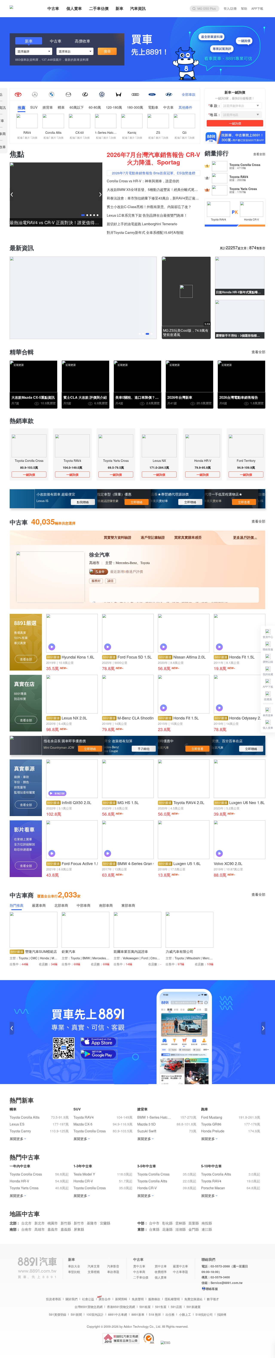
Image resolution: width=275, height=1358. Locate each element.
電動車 (153, 107)
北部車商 (61, 905)
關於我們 (72, 1299)
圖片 (27, 137)
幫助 (244, 8)
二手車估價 (98, 8)
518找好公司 (204, 1314)
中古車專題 (180, 1272)
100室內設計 (95, 1314)
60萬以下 (77, 107)
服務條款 (154, 1299)
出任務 (169, 1314)
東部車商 (128, 905)
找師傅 (221, 1314)
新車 (119, 8)
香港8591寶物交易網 (121, 1307)
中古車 (53, 8)
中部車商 (83, 905)
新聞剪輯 (121, 1299)
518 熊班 (155, 1314)
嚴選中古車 (180, 1266)
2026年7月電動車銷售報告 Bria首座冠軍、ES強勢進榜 (153, 172)
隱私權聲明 (172, 1299)
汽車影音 (113, 1266)
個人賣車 (74, 8)
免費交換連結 (193, 1299)
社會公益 (88, 1299)
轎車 (61, 107)
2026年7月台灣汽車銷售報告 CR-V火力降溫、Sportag (153, 158)
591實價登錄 (57, 1314)
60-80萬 (95, 107)
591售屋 (160, 1307)
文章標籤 (94, 1272)
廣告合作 (105, 1299)
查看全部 (259, 154)
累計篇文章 (233, 248)
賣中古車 (139, 1266)
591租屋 (145, 1307)
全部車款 (189, 94)
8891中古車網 (117, 1314)
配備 (20, 137)
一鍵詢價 (29, 474)
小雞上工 (185, 1314)
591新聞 (76, 1314)
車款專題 (113, 1272)
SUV (34, 107)
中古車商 (139, 1272)
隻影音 (257, 248)
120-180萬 (114, 107)
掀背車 (48, 107)
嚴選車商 (39, 905)
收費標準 (161, 1272)
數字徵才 (213, 1299)
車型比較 (74, 1272)
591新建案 (193, 1307)
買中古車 (161, 1266)
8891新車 (137, 1314)
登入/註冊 (230, 8)
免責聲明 (138, 1299)
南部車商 (106, 905)
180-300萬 (135, 107)
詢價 (34, 137)
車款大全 (74, 1266)
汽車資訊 (138, 8)
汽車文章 (94, 1266)
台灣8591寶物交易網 (88, 1307)
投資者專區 (53, 1299)
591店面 (176, 1307)
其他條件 (185, 107)
